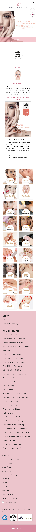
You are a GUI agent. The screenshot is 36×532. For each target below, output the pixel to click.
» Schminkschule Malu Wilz (12, 448)
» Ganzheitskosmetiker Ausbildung (14, 343)
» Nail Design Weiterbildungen (13, 421)
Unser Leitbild (7, 463)
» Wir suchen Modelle (10, 320)
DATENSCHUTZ (8, 494)
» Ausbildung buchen (18, 529)
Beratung (5, 479)
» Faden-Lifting (7, 413)
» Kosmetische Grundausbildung (14, 374)
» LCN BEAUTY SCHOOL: (11, 370)
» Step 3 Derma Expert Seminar (13, 362)
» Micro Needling (8, 385)
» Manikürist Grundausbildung (13, 425)
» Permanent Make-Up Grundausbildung (17, 393)
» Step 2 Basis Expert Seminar (13, 358)
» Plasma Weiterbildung (11, 409)
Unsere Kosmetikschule (10, 459)
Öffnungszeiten (7, 471)
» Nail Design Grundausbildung (13, 417)
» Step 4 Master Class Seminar (13, 366)
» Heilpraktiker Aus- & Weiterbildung (15, 346)
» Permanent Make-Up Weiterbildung (16, 397)
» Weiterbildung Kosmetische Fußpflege (17, 436)
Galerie (4, 483)
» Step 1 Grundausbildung (11, 354)
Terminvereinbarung (9, 475)
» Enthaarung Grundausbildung (13, 444)
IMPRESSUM (7, 490)
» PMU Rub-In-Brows (10, 401)
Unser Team (6, 467)
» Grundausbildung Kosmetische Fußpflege (18, 432)
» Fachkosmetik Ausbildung (12, 335)
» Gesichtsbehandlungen (11, 324)
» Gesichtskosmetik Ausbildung (13, 339)
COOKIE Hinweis (10, 502)
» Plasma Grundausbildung (12, 405)
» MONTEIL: (6, 350)
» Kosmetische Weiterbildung (12, 378)
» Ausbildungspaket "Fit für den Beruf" (16, 428)
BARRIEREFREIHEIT (9, 498)
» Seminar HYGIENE (9, 440)
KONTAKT (5, 486)
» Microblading (7, 389)
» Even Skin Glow (8, 382)
